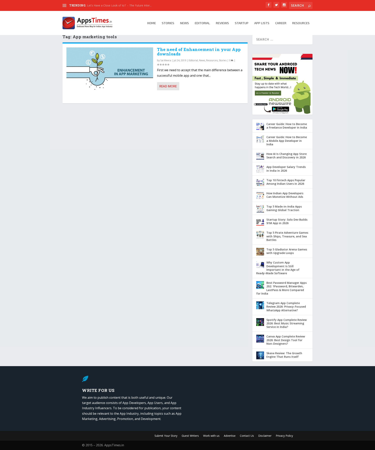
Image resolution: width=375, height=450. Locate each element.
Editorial (202, 23)
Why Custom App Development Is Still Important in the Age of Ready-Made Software (277, 268)
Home (151, 23)
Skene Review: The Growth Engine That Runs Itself (284, 355)
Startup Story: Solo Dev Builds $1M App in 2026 (286, 221)
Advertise (230, 436)
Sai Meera (165, 60)
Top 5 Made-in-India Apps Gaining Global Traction (284, 208)
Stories (168, 23)
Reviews (222, 23)
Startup (241, 23)
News (184, 23)
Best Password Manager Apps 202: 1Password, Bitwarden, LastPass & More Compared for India (281, 288)
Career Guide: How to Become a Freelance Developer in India (286, 125)
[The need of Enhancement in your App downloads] (109, 73)
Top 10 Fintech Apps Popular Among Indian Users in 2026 (285, 182)
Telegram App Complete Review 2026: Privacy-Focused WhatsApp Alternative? (286, 306)
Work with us (211, 436)
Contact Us (247, 436)
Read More (168, 86)
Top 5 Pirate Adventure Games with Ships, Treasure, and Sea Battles (287, 236)
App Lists (261, 23)
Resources (301, 23)
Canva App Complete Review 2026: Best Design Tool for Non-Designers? (285, 340)
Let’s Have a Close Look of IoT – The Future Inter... (119, 5)
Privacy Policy (284, 436)
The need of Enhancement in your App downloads (199, 52)
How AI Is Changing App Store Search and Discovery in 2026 (286, 155)
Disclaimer (264, 436)
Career (280, 23)
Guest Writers (190, 436)
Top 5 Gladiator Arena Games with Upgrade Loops (286, 251)
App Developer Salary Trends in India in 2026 (286, 168)
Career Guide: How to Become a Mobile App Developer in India (286, 140)
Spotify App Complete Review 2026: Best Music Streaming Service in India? (286, 323)
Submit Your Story (165, 436)
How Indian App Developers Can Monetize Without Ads (284, 195)
